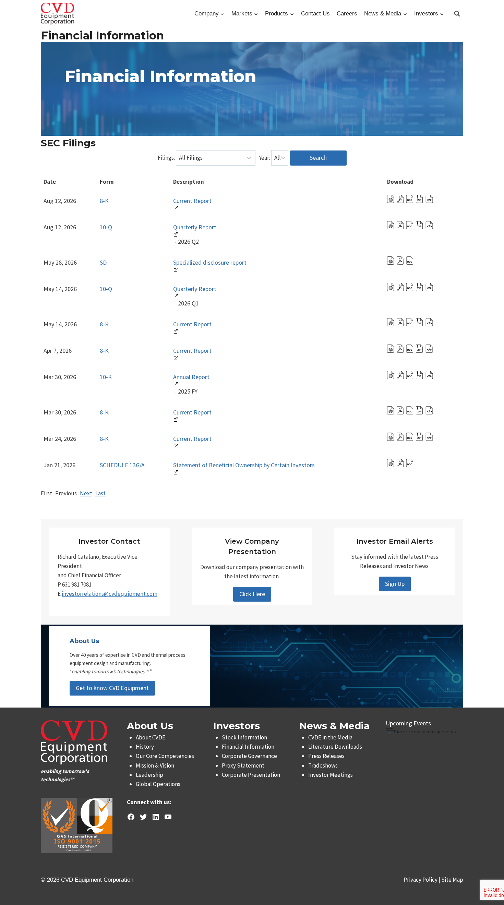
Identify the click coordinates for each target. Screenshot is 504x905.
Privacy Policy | (422, 879)
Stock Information (244, 737)
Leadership (149, 775)
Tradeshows (323, 765)
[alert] (424, 732)
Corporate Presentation (251, 775)
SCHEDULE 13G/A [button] (122, 465)
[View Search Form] (457, 14)
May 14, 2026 (60, 289)
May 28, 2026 (60, 262)
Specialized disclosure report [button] (210, 262)
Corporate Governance (249, 756)
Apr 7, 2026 (58, 350)
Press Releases (326, 756)
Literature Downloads (335, 746)
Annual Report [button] (191, 377)
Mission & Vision (155, 765)
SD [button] (103, 262)
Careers (347, 13)
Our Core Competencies (165, 756)
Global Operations (158, 784)
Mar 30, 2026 (60, 377)
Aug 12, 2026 (60, 201)
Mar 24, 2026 (60, 439)
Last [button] (100, 493)
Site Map (452, 879)
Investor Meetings (330, 775)
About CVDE (150, 737)
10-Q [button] (106, 227)
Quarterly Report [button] (194, 227)
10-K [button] (106, 377)
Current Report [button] (192, 201)
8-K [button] (104, 201)
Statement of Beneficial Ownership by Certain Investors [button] (244, 465)
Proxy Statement (243, 765)
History (145, 746)
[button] (391, 201)
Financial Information (248, 746)
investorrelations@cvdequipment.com (109, 594)
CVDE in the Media (330, 737)
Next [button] (86, 493)
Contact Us (315, 13)
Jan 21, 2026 (59, 465)
